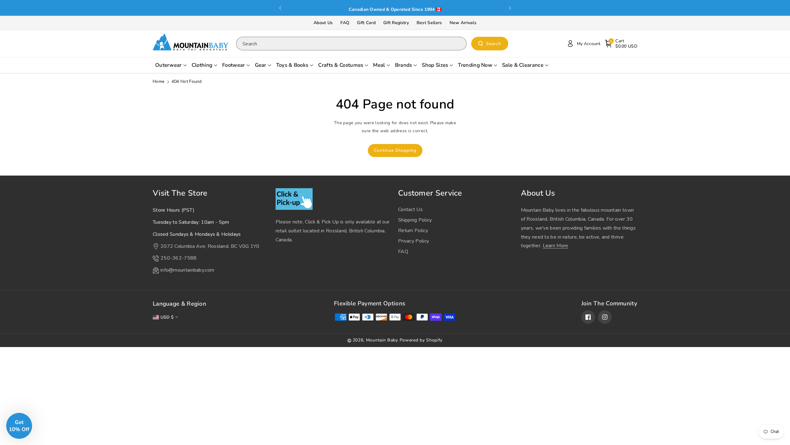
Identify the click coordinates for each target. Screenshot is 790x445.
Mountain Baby (382, 340)
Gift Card (366, 23)
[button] (621, 43)
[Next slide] (509, 8)
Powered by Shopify (421, 340)
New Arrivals (463, 23)
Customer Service (430, 193)
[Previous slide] (280, 8)
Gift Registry (396, 23)
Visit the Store (180, 193)
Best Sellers (429, 23)
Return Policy (413, 230)
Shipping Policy (415, 220)
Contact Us (410, 209)
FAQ (344, 23)
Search (493, 44)
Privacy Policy (413, 241)
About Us (323, 23)
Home (158, 81)
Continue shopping (395, 150)
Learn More (555, 245)
